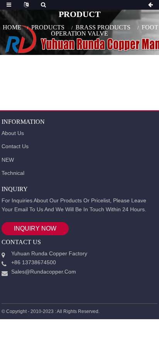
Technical (13, 173)
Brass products (103, 27)
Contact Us (15, 146)
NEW (8, 160)
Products (47, 27)
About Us (13, 133)
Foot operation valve (104, 30)
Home (12, 27)
